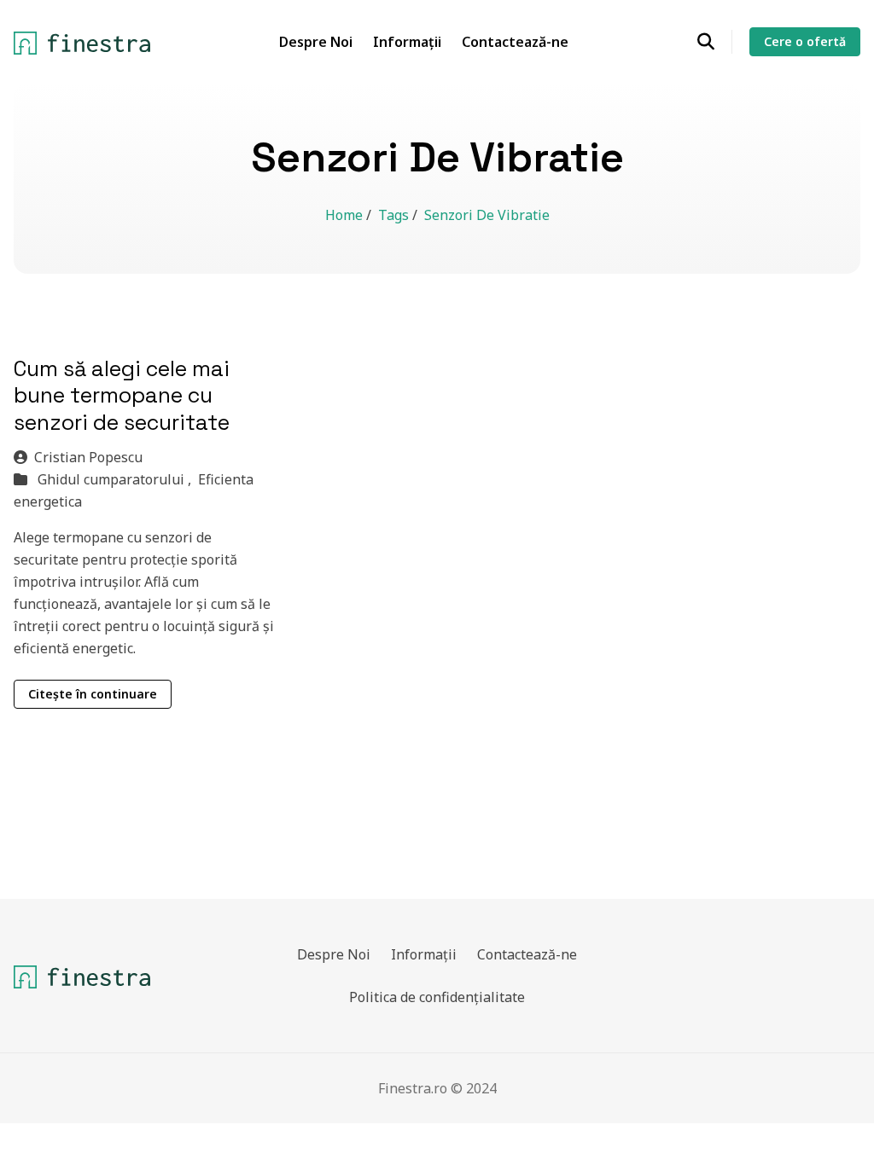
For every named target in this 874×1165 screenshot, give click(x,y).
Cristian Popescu (88, 457)
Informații (407, 41)
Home (345, 215)
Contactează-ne (515, 41)
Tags (395, 215)
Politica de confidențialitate (437, 997)
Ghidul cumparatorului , (116, 479)
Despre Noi (316, 41)
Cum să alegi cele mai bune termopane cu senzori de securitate (122, 395)
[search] (714, 42)
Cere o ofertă (805, 41)
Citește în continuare (92, 694)
